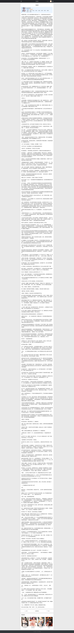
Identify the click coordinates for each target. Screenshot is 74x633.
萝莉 (42, 10)
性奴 (30, 10)
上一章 (26, 611)
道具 (39, 10)
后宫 (33, 10)
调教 (27, 10)
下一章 (48, 611)
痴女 (36, 10)
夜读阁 (37, 1)
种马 (30, 11)
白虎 (27, 11)
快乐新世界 (28, 8)
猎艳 (48, 10)
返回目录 (37, 611)
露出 (45, 10)
